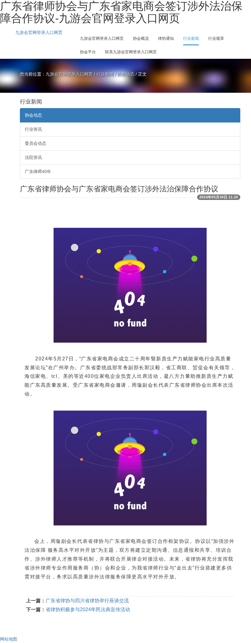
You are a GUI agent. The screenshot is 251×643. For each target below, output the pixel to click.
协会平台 (88, 52)
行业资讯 (33, 129)
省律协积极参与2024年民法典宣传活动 (88, 609)
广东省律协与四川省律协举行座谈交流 (87, 600)
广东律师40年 (38, 171)
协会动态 (125, 74)
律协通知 (166, 38)
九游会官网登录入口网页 (38, 32)
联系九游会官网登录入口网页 (131, 52)
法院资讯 (33, 157)
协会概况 (141, 38)
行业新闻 (191, 38)
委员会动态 (35, 143)
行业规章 (216, 38)
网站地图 (8, 639)
